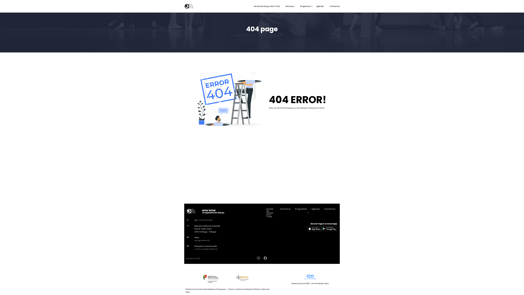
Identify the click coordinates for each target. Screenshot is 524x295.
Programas (305, 6)
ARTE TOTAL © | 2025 (193, 258)
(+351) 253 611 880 (205, 220)
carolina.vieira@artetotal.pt (205, 249)
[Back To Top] (518, 290)
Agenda (320, 6)
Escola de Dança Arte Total (267, 6)
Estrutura (290, 6)
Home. (322, 108)
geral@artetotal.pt (202, 240)
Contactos (335, 6)
